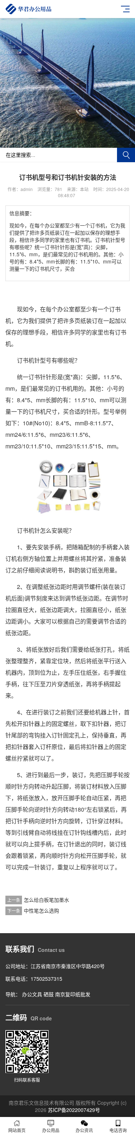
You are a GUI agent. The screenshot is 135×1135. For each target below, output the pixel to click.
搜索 (126, 155)
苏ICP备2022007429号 (74, 1109)
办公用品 (50, 1130)
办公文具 (32, 994)
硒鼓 (49, 994)
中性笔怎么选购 (41, 910)
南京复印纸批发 (72, 994)
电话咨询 (118, 1130)
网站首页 (17, 1130)
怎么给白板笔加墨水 (46, 899)
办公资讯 (84, 1130)
